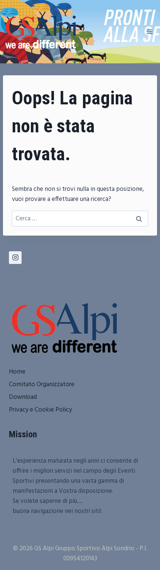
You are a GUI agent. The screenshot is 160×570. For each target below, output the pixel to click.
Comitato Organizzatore (41, 385)
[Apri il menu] (149, 31)
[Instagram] (15, 257)
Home (17, 372)
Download (23, 397)
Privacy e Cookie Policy (40, 410)
